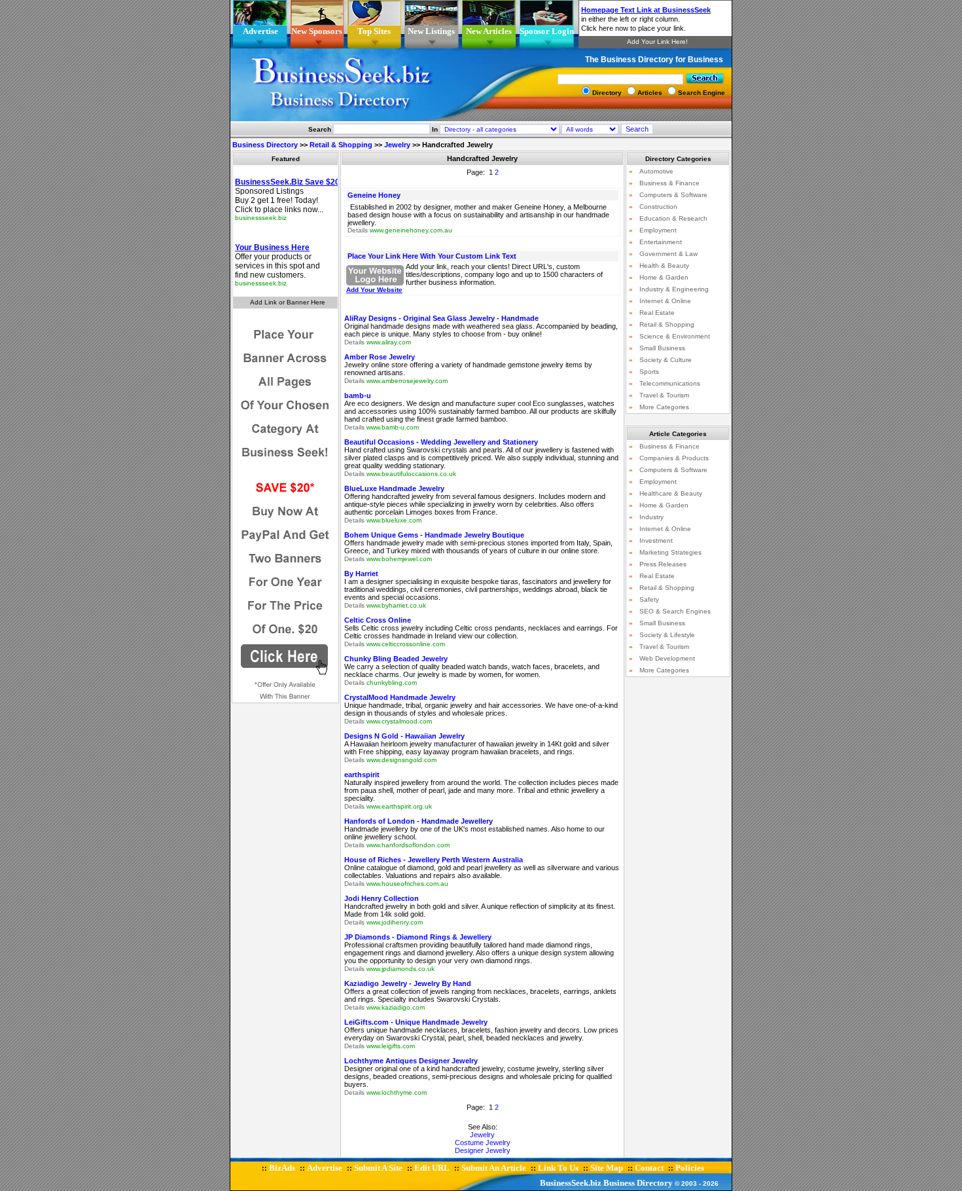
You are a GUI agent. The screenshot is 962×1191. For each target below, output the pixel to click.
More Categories (664, 407)
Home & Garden (663, 277)
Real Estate (657, 312)
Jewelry (397, 145)
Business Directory (265, 145)
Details (357, 230)
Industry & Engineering (674, 289)
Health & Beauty (664, 265)
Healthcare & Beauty (670, 493)
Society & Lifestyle (667, 634)
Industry (651, 517)
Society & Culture (665, 359)
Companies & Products (674, 458)
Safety (649, 599)
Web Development (667, 658)
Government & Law (668, 253)
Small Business (662, 348)
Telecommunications (669, 383)
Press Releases (662, 564)
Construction (658, 206)
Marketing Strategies (670, 552)
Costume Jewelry (482, 1142)
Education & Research (673, 218)
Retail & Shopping (341, 145)
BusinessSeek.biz (570, 1183)
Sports (649, 371)
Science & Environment (674, 336)
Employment (658, 230)
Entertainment (660, 242)
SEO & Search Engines (675, 611)
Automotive (656, 171)
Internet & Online (665, 300)
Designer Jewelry (482, 1150)
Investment (656, 540)
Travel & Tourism (664, 395)
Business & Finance (669, 183)
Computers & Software (673, 194)
